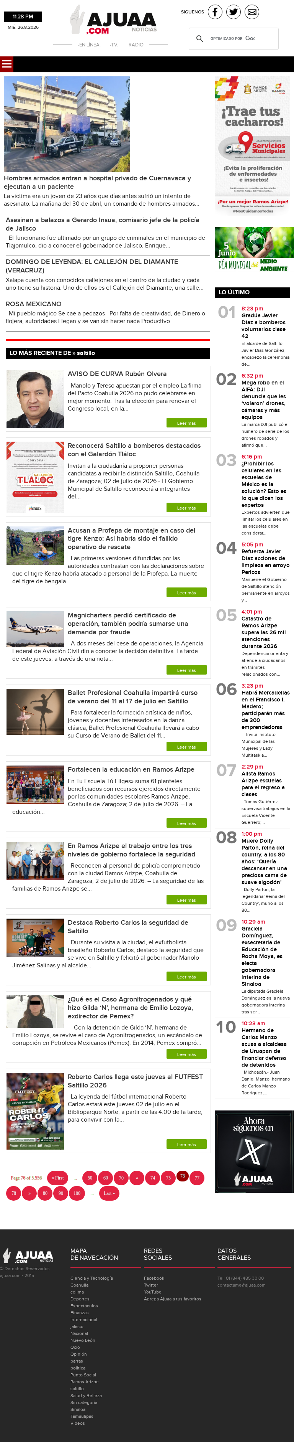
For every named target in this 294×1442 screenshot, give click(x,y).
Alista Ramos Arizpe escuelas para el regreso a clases (263, 784)
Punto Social (83, 1375)
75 (168, 1178)
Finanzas (79, 1312)
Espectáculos (84, 1305)
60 (105, 1178)
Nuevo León (82, 1340)
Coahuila (79, 1285)
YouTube (153, 1292)
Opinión (78, 1354)
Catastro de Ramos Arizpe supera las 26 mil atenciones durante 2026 (264, 632)
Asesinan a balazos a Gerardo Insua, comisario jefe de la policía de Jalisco (102, 224)
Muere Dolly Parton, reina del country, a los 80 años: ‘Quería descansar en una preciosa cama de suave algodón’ (264, 862)
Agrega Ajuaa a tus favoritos (172, 1299)
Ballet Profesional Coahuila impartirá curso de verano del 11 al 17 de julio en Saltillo (133, 697)
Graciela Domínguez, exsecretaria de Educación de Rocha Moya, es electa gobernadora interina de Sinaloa (262, 957)
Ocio (75, 1347)
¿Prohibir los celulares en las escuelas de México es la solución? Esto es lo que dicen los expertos (264, 484)
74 (152, 1178)
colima (77, 1292)
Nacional (79, 1333)
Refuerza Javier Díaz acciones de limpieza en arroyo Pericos (266, 562)
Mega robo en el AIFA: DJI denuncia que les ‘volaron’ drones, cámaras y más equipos (264, 400)
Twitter (151, 1285)
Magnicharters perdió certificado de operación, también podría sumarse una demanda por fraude (128, 623)
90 (61, 1193)
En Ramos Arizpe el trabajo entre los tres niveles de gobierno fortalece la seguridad (131, 850)
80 (45, 1193)
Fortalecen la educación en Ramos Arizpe (131, 770)
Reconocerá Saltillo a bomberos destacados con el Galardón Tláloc (134, 450)
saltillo (77, 1388)
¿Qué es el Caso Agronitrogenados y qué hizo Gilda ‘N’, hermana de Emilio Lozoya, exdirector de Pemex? (130, 1007)
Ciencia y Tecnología (91, 1278)
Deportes (80, 1299)
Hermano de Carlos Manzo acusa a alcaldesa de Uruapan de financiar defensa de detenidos (264, 1048)
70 (121, 1178)
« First (58, 1178)
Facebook (154, 1278)
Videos (77, 1423)
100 (77, 1193)
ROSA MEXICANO (34, 304)
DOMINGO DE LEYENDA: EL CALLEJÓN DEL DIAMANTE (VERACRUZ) (92, 266)
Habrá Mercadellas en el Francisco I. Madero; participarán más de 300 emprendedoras (266, 710)
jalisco (76, 1326)
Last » (109, 1193)
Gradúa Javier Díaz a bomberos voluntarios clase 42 (264, 326)
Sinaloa (77, 1409)
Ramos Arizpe (84, 1381)
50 (90, 1178)
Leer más (186, 423)
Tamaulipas (81, 1416)
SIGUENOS (192, 12)
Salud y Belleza (86, 1395)
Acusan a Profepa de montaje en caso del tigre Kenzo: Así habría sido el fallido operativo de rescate (131, 538)
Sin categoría (83, 1402)
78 (13, 1193)
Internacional (83, 1319)
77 (197, 1178)
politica (77, 1368)
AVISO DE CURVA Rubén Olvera (117, 374)
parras (76, 1361)
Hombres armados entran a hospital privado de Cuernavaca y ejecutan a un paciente (97, 182)
